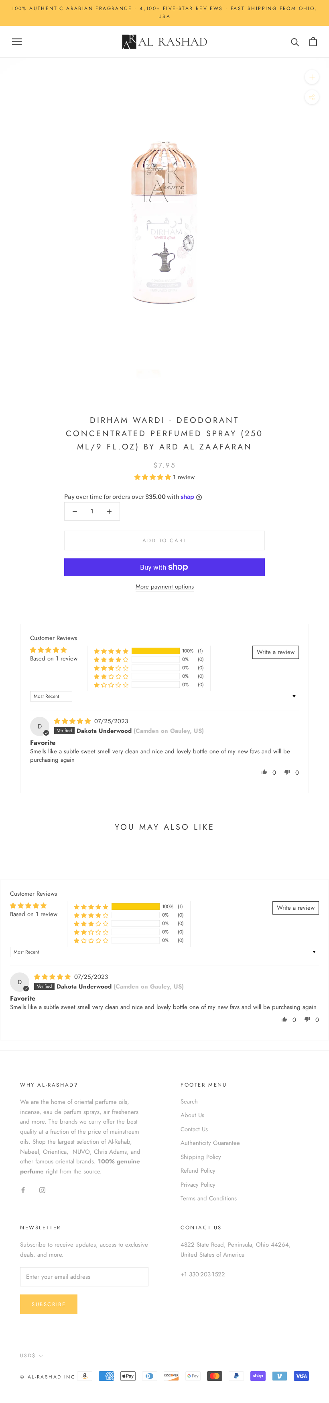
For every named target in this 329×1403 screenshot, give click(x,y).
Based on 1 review (53, 658)
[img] (73, 721)
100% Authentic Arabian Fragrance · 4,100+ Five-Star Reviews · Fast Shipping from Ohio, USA (164, 12)
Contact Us (194, 1129)
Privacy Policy (198, 1184)
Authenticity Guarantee (210, 1142)
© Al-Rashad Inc (47, 1376)
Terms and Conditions (209, 1198)
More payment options (165, 586)
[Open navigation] (17, 41)
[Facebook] (23, 1190)
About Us (192, 1115)
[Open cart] (313, 41)
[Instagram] (42, 1190)
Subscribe (49, 1304)
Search (189, 1101)
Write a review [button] (275, 652)
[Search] (295, 41)
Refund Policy (198, 1170)
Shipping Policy (201, 1157)
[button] (153, 477)
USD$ (28, 1355)
